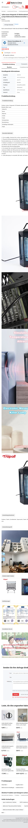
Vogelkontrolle (19, 784)
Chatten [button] (16, 24)
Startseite (4, 11)
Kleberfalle (4, 784)
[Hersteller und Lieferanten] (14, 2)
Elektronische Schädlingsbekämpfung (11, 787)
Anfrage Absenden (8, 24)
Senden (16, 694)
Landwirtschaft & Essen (12, 11)
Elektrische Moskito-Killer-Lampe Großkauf (13, 809)
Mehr (3, 812)
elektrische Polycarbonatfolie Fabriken (12, 806)
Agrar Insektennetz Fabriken (9, 802)
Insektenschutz (19, 787)
